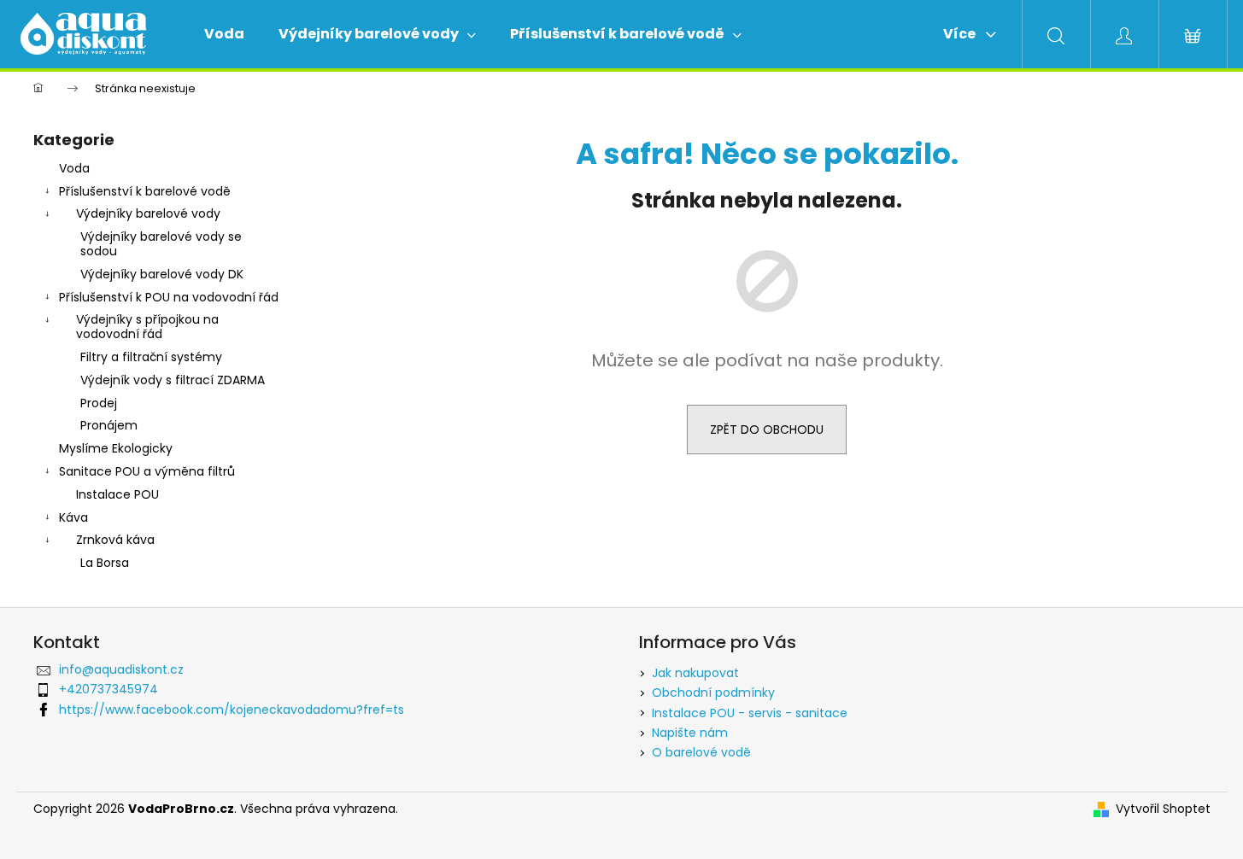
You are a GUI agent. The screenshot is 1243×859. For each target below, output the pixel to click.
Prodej (98, 403)
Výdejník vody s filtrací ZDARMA (172, 380)
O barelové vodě (701, 752)
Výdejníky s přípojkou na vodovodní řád (147, 326)
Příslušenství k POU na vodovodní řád (169, 297)
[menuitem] (224, 34)
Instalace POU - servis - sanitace (749, 713)
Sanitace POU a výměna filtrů (147, 471)
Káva (73, 517)
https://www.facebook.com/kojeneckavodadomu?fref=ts (231, 709)
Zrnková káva (115, 539)
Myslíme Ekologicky (116, 448)
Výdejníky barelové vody (148, 213)
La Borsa (104, 562)
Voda (74, 168)
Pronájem (109, 425)
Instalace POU (117, 494)
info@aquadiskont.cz (121, 669)
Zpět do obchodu (767, 429)
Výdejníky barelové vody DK (161, 274)
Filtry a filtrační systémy (151, 356)
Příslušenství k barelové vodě (145, 191)
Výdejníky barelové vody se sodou (161, 244)
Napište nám (690, 732)
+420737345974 (108, 689)
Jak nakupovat (695, 672)
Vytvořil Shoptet (1163, 809)
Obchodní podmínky (713, 692)
